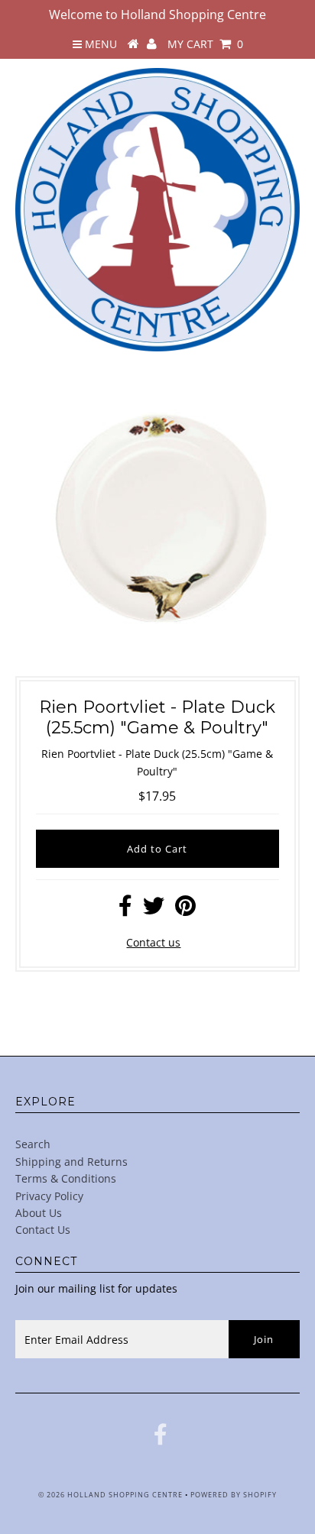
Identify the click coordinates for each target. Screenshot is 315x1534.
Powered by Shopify (233, 1495)
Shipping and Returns (71, 1161)
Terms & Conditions (65, 1178)
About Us (38, 1213)
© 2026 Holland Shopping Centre (110, 1495)
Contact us (153, 942)
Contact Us (42, 1229)
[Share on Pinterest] (185, 909)
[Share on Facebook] (125, 909)
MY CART (205, 44)
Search (32, 1144)
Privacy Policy (49, 1196)
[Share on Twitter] (153, 909)
